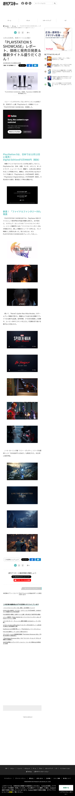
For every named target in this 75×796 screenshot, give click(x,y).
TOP (6, 768)
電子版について (67, 778)
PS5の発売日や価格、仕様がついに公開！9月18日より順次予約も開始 (21, 614)
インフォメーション (65, 768)
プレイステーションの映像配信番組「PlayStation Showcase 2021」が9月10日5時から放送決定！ (22, 635)
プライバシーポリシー (20, 778)
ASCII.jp (30, 771)
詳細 (10, 792)
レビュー (12, 768)
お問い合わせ (39, 778)
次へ (28, 32)
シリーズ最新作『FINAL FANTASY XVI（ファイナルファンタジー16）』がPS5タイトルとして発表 (22, 617)
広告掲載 (48, 778)
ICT (65, 20)
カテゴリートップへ (32, 588)
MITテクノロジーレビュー (42, 771)
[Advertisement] (37, 11)
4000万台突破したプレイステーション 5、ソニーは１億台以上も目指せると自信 (22, 643)
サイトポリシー (8, 778)
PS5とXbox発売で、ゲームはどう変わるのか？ (15, 631)
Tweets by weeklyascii (27, 717)
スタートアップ (47, 20)
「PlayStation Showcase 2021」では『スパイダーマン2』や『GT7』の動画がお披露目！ (22, 639)
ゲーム (9, 20)
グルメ (28, 20)
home (7, 26)
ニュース (19, 768)
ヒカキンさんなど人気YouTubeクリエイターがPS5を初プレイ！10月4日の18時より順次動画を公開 (22, 625)
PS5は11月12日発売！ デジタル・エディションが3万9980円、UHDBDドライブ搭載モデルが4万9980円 (22, 611)
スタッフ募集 (56, 778)
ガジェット (27, 768)
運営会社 (31, 778)
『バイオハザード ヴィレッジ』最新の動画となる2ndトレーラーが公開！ (22, 621)
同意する (66, 788)
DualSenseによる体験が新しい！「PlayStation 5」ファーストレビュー (22, 629)
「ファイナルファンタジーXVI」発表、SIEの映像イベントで (19, 607)
